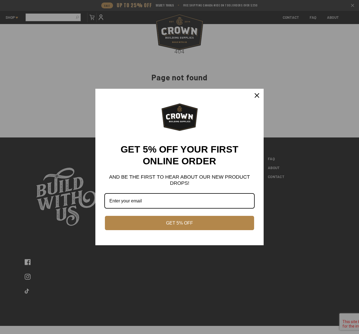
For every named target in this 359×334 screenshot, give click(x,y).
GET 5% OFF (179, 223)
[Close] (257, 95)
